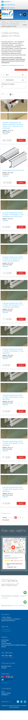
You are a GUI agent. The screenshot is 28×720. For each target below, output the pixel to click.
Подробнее (5, 133)
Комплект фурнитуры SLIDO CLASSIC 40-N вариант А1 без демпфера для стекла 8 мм (12, 214)
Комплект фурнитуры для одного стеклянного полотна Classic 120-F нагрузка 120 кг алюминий (12, 125)
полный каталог (18, 605)
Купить (21, 140)
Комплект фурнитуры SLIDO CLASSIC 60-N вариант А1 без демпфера (12, 351)
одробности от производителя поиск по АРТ (12, 65)
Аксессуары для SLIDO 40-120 (13, 170)
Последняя (5, 520)
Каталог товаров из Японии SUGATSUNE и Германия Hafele (13, 22)
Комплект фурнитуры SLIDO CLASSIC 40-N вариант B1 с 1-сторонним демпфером (13, 259)
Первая (4, 517)
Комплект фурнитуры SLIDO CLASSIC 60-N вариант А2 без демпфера (12, 397)
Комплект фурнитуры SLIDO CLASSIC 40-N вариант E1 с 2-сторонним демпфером (12, 305)
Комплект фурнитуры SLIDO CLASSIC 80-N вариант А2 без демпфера (12, 489)
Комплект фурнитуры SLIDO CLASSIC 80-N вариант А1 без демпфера (12, 443)
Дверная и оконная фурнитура (10, 25)
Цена (6, 94)
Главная (3, 21)
